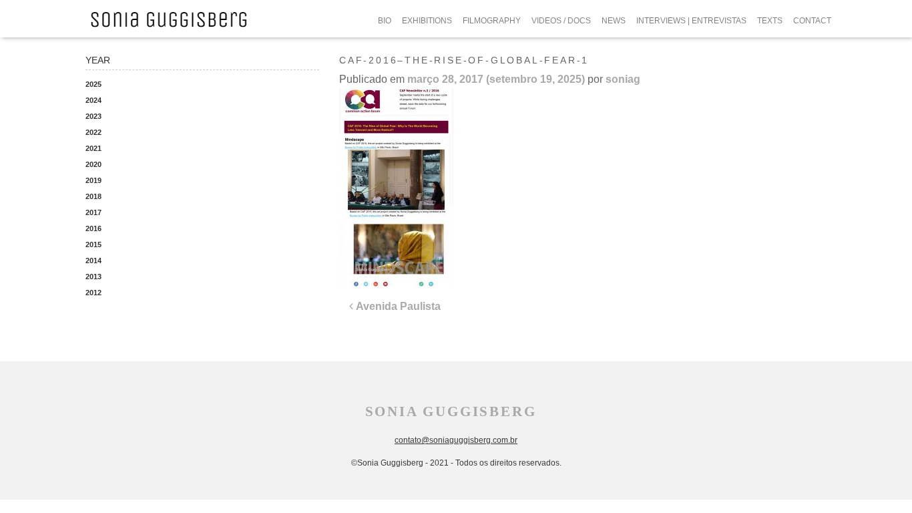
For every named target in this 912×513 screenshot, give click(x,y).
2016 (93, 228)
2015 (93, 244)
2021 (93, 148)
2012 (93, 293)
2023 (93, 116)
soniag (623, 79)
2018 (93, 196)
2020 (93, 164)
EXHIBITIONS (427, 20)
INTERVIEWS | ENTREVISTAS (691, 20)
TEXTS (769, 20)
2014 (93, 260)
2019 (93, 180)
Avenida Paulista (397, 306)
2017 (93, 212)
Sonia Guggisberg (451, 411)
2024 (93, 100)
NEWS (614, 20)
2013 (93, 277)
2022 (93, 132)
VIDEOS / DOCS (561, 20)
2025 (93, 84)
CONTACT (812, 20)
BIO (384, 20)
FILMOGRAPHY (492, 20)
